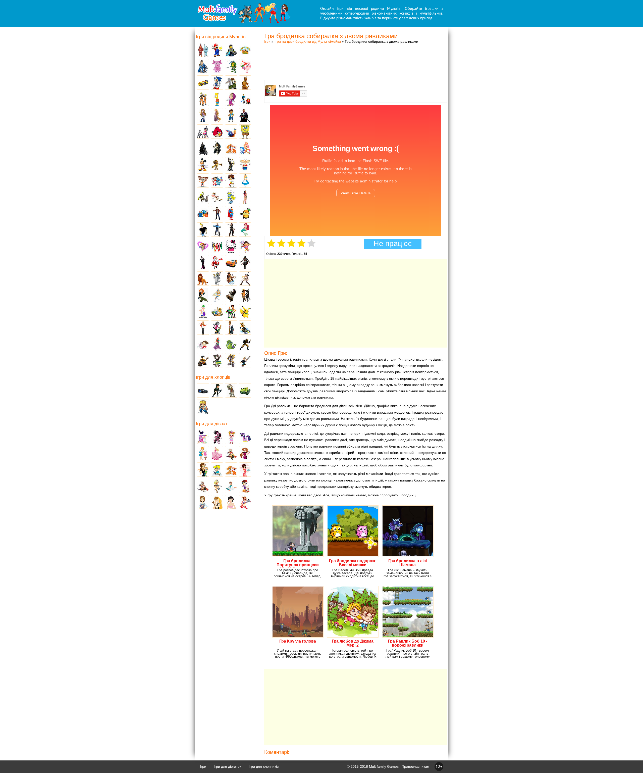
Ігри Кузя (245, 328)
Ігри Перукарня (245, 453)
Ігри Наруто (203, 99)
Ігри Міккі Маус (203, 164)
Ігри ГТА (245, 115)
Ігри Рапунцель (217, 115)
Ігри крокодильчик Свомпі (231, 344)
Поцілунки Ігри (217, 502)
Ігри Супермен (231, 213)
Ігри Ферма (245, 50)
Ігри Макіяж (231, 502)
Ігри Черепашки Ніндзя (231, 66)
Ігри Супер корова (217, 197)
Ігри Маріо (217, 50)
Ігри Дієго (231, 115)
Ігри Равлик (231, 132)
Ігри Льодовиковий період (231, 279)
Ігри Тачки (203, 83)
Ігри (267, 41)
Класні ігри (217, 148)
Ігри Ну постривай (217, 328)
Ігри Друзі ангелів (217, 295)
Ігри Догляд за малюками (203, 470)
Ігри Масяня (245, 164)
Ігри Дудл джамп (245, 213)
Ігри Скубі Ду (245, 83)
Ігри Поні (245, 437)
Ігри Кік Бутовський (231, 181)
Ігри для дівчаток (227, 766)
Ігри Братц (203, 115)
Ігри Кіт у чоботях (245, 295)
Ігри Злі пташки (217, 132)
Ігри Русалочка (245, 230)
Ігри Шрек (203, 197)
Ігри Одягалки (203, 453)
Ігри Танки (245, 390)
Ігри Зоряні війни (245, 99)
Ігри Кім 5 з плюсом (203, 295)
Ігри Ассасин (245, 262)
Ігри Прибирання (217, 486)
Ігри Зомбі (231, 390)
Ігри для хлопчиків (264, 766)
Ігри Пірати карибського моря (231, 230)
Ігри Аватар (203, 66)
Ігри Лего (231, 50)
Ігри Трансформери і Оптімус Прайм (231, 360)
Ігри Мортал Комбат (217, 230)
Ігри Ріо (203, 213)
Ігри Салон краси (203, 132)
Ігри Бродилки (231, 453)
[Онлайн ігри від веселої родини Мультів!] (243, 22)
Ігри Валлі (203, 360)
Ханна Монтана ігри (203, 328)
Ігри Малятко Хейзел (231, 437)
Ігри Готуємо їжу (245, 502)
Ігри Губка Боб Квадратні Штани (245, 132)
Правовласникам (416, 766)
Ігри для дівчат (211, 423)
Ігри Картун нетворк (203, 230)
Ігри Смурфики (231, 197)
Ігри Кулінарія (245, 470)
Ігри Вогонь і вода (203, 50)
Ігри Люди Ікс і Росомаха (245, 344)
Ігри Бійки (203, 407)
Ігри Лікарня (231, 486)
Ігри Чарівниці (217, 344)
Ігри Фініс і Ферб (203, 311)
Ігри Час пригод (217, 311)
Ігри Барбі (217, 453)
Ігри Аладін (245, 197)
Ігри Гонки (203, 390)
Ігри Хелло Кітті (231, 246)
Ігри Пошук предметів (231, 164)
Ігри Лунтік (217, 66)
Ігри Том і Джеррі (217, 279)
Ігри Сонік (217, 83)
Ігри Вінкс (203, 437)
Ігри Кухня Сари (245, 486)
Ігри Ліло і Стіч (217, 181)
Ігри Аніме (245, 279)
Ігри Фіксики (245, 148)
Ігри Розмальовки (217, 470)
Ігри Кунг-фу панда (231, 295)
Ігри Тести (203, 502)
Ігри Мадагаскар (217, 164)
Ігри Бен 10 (231, 83)
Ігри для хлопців (213, 377)
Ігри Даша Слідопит (245, 246)
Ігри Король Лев (203, 279)
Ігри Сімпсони (217, 99)
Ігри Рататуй (231, 328)
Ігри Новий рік (217, 262)
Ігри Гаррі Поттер (217, 213)
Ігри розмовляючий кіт (217, 360)
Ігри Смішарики (245, 66)
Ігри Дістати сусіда (245, 360)
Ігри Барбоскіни (203, 181)
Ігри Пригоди (203, 486)
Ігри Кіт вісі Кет (203, 344)
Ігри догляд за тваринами (231, 148)
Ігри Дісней (245, 181)
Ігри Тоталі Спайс (203, 246)
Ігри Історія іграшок (231, 311)
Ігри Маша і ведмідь (231, 99)
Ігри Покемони (245, 311)
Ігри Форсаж (231, 262)
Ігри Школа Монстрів (217, 437)
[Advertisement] (355, 56)
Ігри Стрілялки (217, 390)
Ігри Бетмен (203, 148)
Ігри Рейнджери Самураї (217, 246)
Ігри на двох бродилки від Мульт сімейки (308, 41)
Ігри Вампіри (203, 262)
